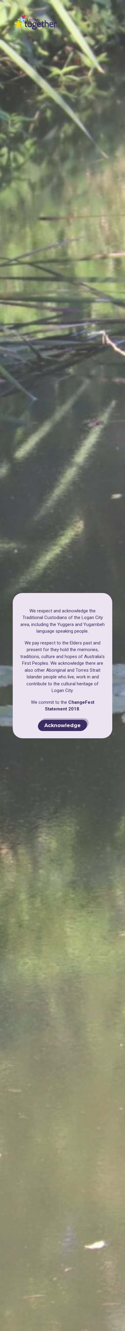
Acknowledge (62, 725)
